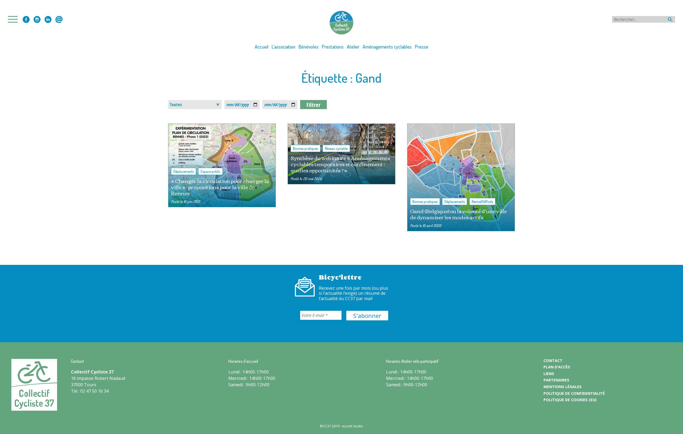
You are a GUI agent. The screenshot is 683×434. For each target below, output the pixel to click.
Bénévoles (309, 47)
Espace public (210, 171)
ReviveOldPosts (482, 201)
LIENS (548, 373)
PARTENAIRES (556, 380)
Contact (58, 19)
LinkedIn (48, 19)
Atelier (353, 47)
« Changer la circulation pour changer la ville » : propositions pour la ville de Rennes (220, 187)
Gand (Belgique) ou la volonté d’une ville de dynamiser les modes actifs (458, 214)
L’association (283, 47)
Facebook (26, 19)
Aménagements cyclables (387, 47)
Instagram (37, 19)
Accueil (261, 47)
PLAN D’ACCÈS (556, 366)
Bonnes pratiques (305, 148)
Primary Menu (14, 19)
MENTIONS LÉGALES (562, 386)
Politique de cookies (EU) (570, 399)
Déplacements (183, 171)
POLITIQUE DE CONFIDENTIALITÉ (574, 393)
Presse (421, 47)
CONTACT (552, 360)
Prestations (333, 47)
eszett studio (352, 426)
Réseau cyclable (336, 148)
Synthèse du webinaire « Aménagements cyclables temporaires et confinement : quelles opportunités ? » (340, 164)
